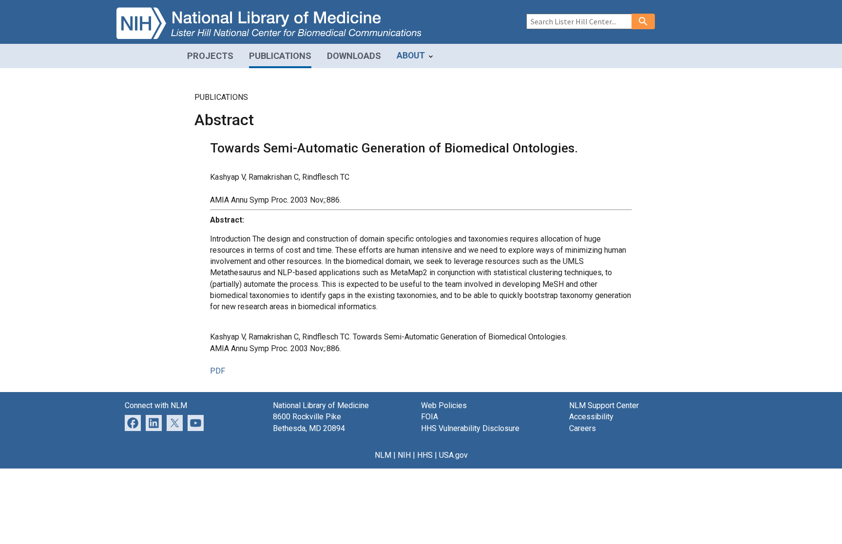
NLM (383, 455)
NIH (404, 455)
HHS (425, 455)
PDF (217, 370)
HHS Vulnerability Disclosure (470, 428)
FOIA (429, 416)
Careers (582, 428)
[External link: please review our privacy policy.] (154, 422)
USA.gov (453, 455)
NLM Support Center (604, 405)
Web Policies (444, 405)
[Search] (643, 21)
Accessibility (591, 416)
